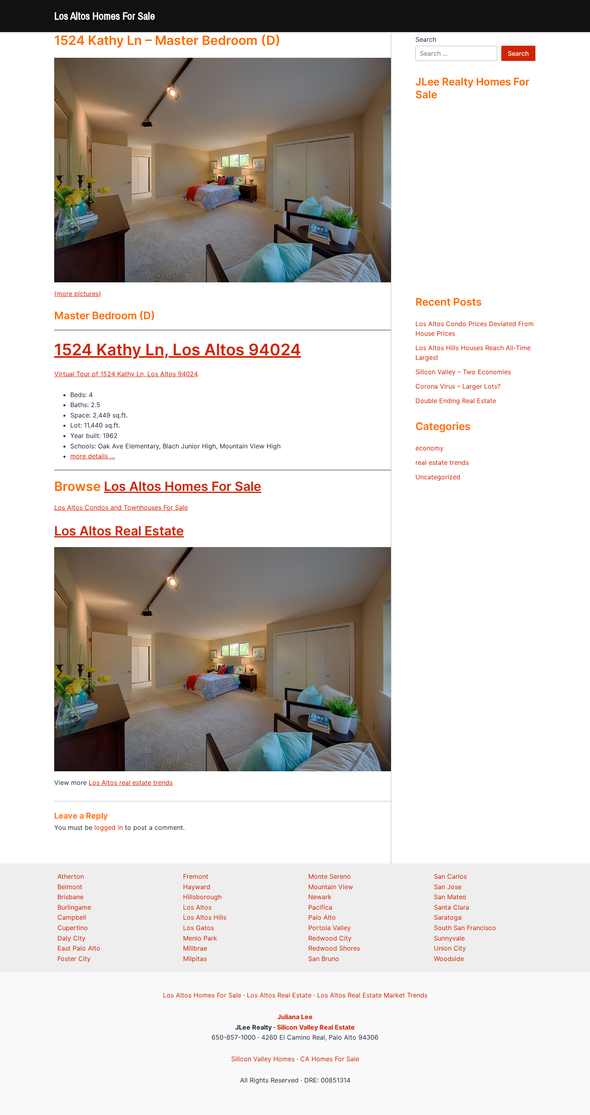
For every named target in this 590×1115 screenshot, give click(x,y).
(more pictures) (77, 294)
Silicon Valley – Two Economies (463, 372)
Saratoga (448, 917)
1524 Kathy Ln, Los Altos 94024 (177, 349)
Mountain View (330, 887)
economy (429, 448)
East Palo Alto (78, 948)
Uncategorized (437, 477)
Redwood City (330, 938)
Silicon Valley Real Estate (316, 1027)
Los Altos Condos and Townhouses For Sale (121, 507)
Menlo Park (200, 938)
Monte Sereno (329, 876)
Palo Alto (322, 917)
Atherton (70, 876)
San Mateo (450, 897)
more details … (92, 456)
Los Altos (197, 907)
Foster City (74, 959)
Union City (450, 948)
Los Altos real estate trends (131, 782)
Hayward (196, 887)
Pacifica (320, 907)
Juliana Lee (295, 1017)
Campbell (71, 917)
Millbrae (195, 948)
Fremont (195, 876)
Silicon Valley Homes (263, 1059)
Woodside (449, 959)
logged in (108, 827)
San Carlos (450, 876)
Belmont (69, 887)
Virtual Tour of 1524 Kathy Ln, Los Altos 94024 (126, 374)
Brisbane (70, 897)
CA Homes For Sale (329, 1059)
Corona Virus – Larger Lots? (457, 386)
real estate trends (442, 462)
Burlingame (74, 907)
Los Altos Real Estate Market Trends (372, 995)
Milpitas (195, 959)
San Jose (448, 887)
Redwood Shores (334, 948)
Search (425, 39)
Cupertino (72, 928)
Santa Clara (451, 907)
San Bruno (323, 959)
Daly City (71, 938)
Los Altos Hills (204, 917)
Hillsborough (202, 897)
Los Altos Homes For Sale (104, 16)
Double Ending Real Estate (455, 401)
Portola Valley (329, 928)
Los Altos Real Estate (119, 531)
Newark (320, 897)
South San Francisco (465, 928)
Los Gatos (198, 928)
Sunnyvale (449, 938)
